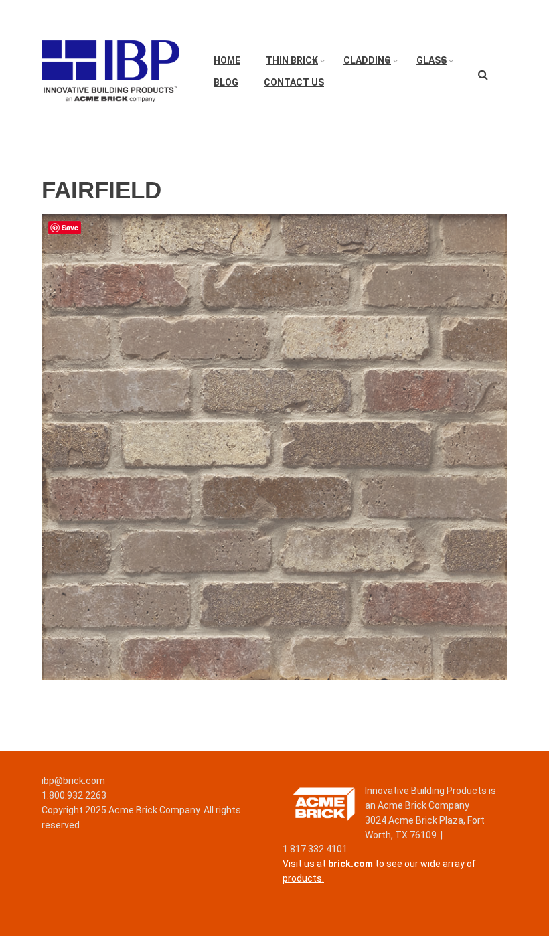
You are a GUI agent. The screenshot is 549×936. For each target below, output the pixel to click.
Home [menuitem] (227, 60)
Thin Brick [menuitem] (288, 63)
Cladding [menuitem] (363, 63)
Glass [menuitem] (427, 63)
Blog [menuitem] (226, 82)
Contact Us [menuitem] (294, 82)
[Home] (110, 70)
